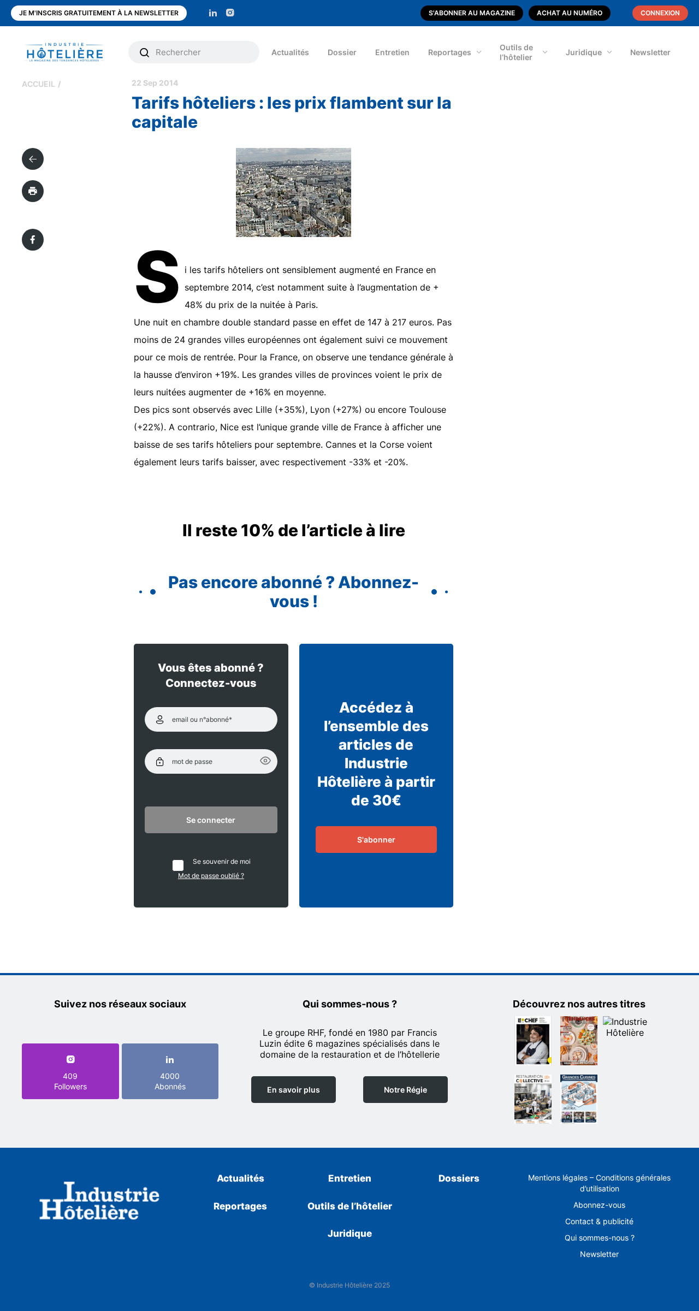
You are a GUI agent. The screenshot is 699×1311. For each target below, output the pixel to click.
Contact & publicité (599, 1221)
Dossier (342, 52)
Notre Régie (405, 1089)
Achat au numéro (569, 13)
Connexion (660, 13)
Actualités (290, 52)
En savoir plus (293, 1089)
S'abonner (376, 839)
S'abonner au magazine (472, 13)
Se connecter (210, 819)
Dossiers (459, 1178)
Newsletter (650, 52)
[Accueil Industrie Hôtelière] (72, 52)
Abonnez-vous (599, 1204)
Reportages (449, 52)
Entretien (392, 52)
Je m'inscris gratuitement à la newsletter (99, 13)
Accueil (38, 83)
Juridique (584, 52)
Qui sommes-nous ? (600, 1237)
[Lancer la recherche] (145, 52)
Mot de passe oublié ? (211, 875)
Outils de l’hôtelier (516, 52)
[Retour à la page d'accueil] (99, 1202)
